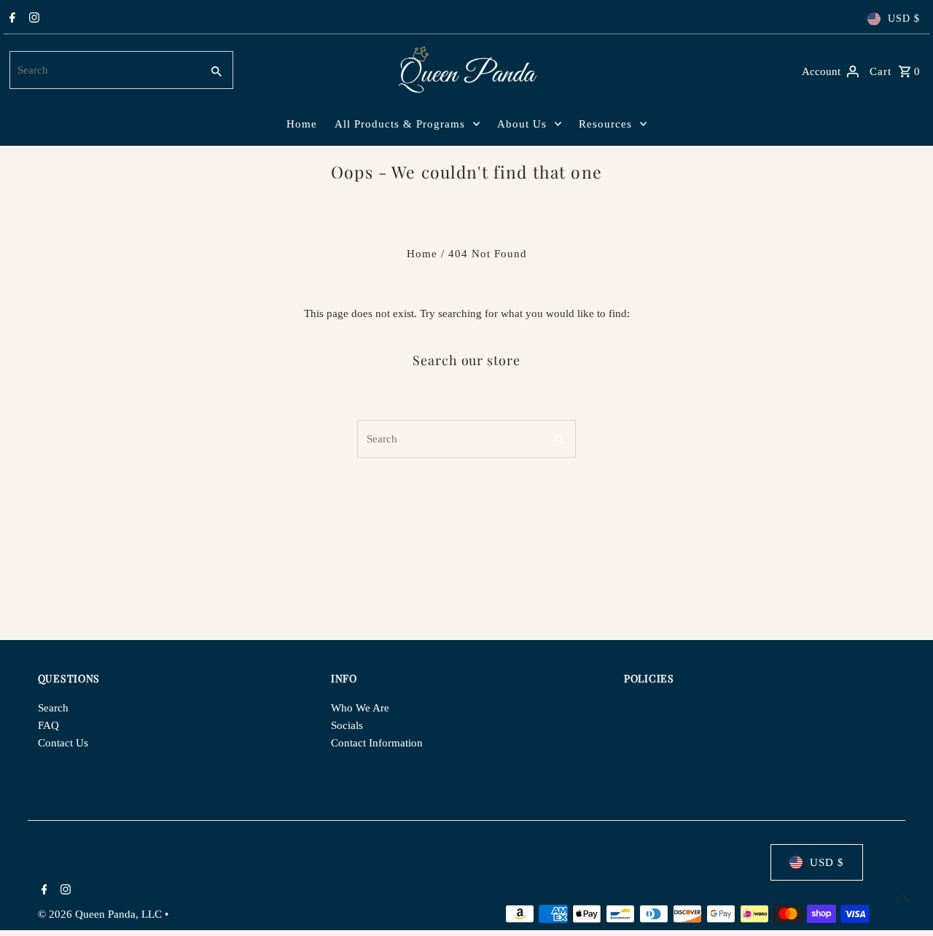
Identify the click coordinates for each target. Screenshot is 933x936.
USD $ (904, 18)
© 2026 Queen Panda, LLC (101, 914)
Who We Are (360, 708)
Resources (605, 124)
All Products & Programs (400, 124)
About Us (522, 124)
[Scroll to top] (902, 897)
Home (301, 124)
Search (53, 708)
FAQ (48, 725)
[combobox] (104, 70)
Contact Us (63, 743)
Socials (347, 725)
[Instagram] (32, 19)
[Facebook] (10, 19)
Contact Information (377, 743)
